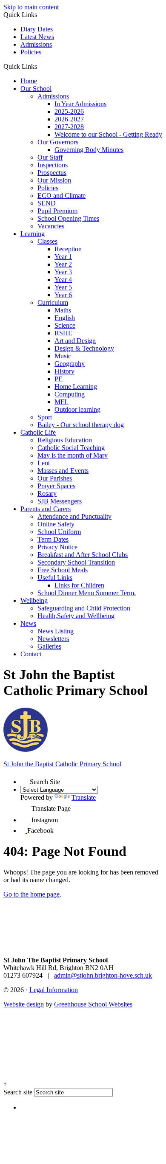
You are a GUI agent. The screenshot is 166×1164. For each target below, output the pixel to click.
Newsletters (53, 638)
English (64, 317)
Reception (68, 249)
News (28, 623)
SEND (46, 203)
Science (64, 325)
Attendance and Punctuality (74, 516)
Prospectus (51, 172)
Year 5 (63, 287)
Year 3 (63, 272)
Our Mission (54, 180)
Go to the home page (31, 894)
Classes (47, 241)
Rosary (47, 493)
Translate (84, 797)
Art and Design (75, 340)
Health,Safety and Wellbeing (75, 615)
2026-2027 (69, 119)
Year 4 (63, 279)
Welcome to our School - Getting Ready (108, 134)
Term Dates (53, 539)
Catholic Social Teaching (71, 447)
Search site (17, 1092)
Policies (30, 52)
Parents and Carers (45, 508)
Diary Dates (36, 29)
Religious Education (64, 440)
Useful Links (54, 577)
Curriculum (52, 302)
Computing (69, 394)
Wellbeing (34, 600)
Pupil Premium (57, 210)
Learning (32, 233)
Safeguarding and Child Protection (83, 608)
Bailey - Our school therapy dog (80, 424)
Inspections (52, 165)
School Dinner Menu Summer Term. (86, 592)
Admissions (36, 44)
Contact (30, 654)
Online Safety (55, 524)
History (64, 371)
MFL (61, 401)
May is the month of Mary (72, 455)
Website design (23, 1004)
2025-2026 (69, 111)
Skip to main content (31, 7)
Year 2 (63, 264)
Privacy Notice (57, 547)
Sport (44, 417)
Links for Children (79, 585)
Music (62, 356)
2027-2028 (69, 126)
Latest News (37, 36)
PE (58, 378)
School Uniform (59, 531)
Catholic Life (38, 432)
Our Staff (50, 157)
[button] (40, 66)
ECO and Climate (61, 195)
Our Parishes (54, 478)
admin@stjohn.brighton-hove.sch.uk (103, 975)
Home (28, 80)
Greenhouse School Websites (93, 1004)
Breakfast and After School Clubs (82, 554)
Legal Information (53, 989)
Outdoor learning (77, 409)
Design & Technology (84, 348)
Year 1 (63, 256)
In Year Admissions (80, 103)
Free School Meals (62, 570)
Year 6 (63, 294)
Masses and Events (63, 470)
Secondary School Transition (76, 562)
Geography (69, 363)
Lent (43, 463)
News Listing (55, 631)
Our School (36, 88)
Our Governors (57, 142)
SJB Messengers (59, 501)
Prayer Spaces (56, 485)
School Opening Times (68, 218)
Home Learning (75, 386)
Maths (62, 310)
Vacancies (50, 226)
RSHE (63, 333)
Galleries (49, 646)
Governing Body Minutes (88, 149)
